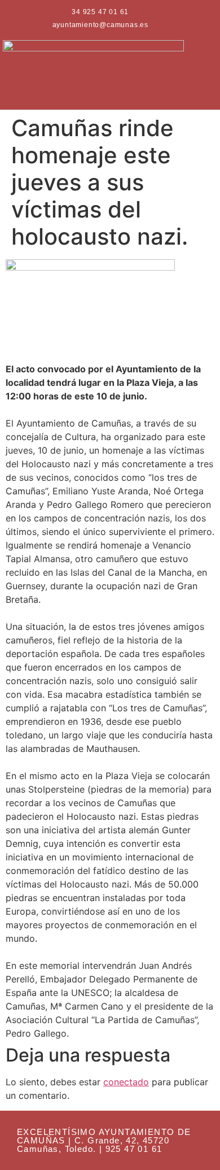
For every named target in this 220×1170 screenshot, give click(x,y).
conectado (126, 1082)
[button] (190, 73)
